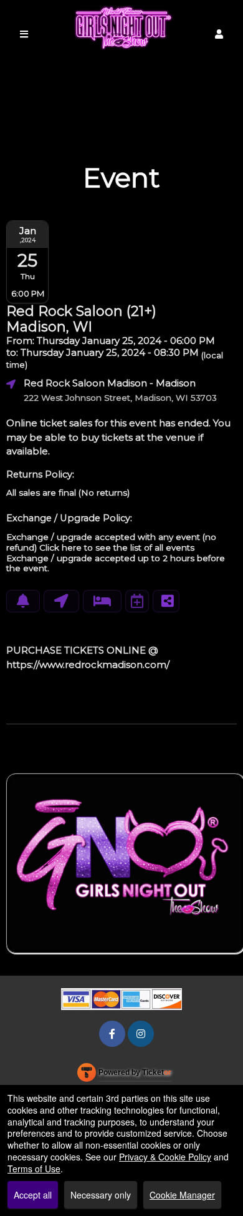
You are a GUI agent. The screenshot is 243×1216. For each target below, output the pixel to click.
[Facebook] (112, 1033)
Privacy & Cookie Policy (165, 1156)
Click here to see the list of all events (116, 547)
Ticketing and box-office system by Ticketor (124, 1075)
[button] (219, 34)
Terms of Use (33, 1168)
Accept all (33, 1195)
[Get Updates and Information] (23, 601)
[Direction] (61, 601)
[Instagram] (140, 1033)
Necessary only (100, 1195)
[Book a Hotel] (102, 601)
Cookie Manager (182, 1195)
